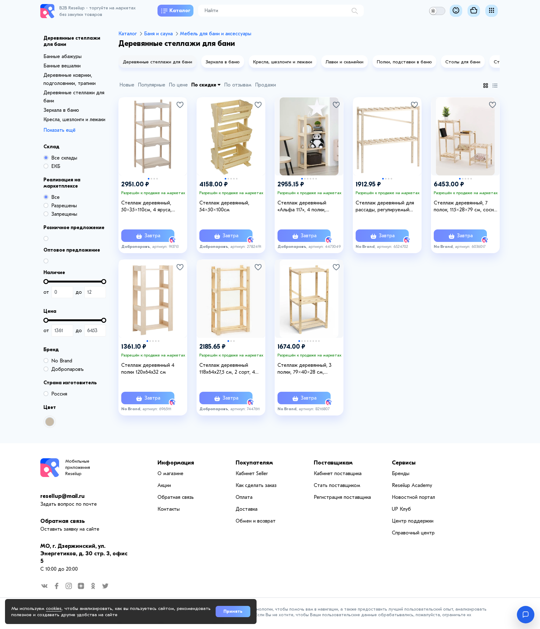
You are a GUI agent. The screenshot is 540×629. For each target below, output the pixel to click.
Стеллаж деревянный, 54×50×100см (224, 206)
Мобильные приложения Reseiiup (77, 467)
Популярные (151, 85)
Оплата (244, 497)
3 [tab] (154, 178)
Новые (126, 85)
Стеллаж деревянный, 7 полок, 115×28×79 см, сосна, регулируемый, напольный (466, 206)
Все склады (64, 158)
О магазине (170, 473)
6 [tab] (316, 178)
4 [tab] (157, 178)
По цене (178, 85)
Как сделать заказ (256, 485)
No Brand (61, 361)
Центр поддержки (412, 521)
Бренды (400, 473)
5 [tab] (237, 178)
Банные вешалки (62, 66)
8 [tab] (319, 341)
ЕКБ (55, 166)
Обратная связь (62, 521)
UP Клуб (401, 509)
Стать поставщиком (337, 485)
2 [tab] (151, 178)
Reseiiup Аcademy (412, 485)
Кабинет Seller (252, 473)
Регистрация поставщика (342, 497)
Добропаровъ (67, 369)
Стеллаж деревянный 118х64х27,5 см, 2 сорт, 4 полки (227, 369)
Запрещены (64, 214)
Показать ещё (59, 130)
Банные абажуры (62, 56)
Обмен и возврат (256, 521)
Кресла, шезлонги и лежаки (74, 119)
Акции (164, 485)
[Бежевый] (49, 421)
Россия (59, 394)
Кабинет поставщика (338, 473)
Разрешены (64, 206)
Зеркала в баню (61, 110)
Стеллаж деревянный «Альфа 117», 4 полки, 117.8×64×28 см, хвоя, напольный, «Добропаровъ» (309, 206)
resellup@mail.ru (62, 496)
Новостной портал (413, 497)
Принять (232, 611)
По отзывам (238, 85)
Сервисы (404, 462)
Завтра (151, 235)
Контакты (169, 509)
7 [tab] (316, 341)
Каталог (179, 10)
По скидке (204, 85)
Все (55, 197)
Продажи (265, 85)
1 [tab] (148, 178)
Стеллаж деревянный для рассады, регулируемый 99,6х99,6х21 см (385, 206)
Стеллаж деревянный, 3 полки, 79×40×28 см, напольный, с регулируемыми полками (310, 369)
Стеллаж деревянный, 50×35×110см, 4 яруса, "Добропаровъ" (146, 206)
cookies (54, 608)
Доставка (247, 509)
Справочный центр (413, 533)
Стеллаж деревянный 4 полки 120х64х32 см (147, 368)
